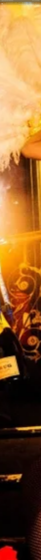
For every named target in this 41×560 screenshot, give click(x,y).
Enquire (26, 289)
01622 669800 (37, 0)
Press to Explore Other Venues (7, 0)
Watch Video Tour (16, 289)
